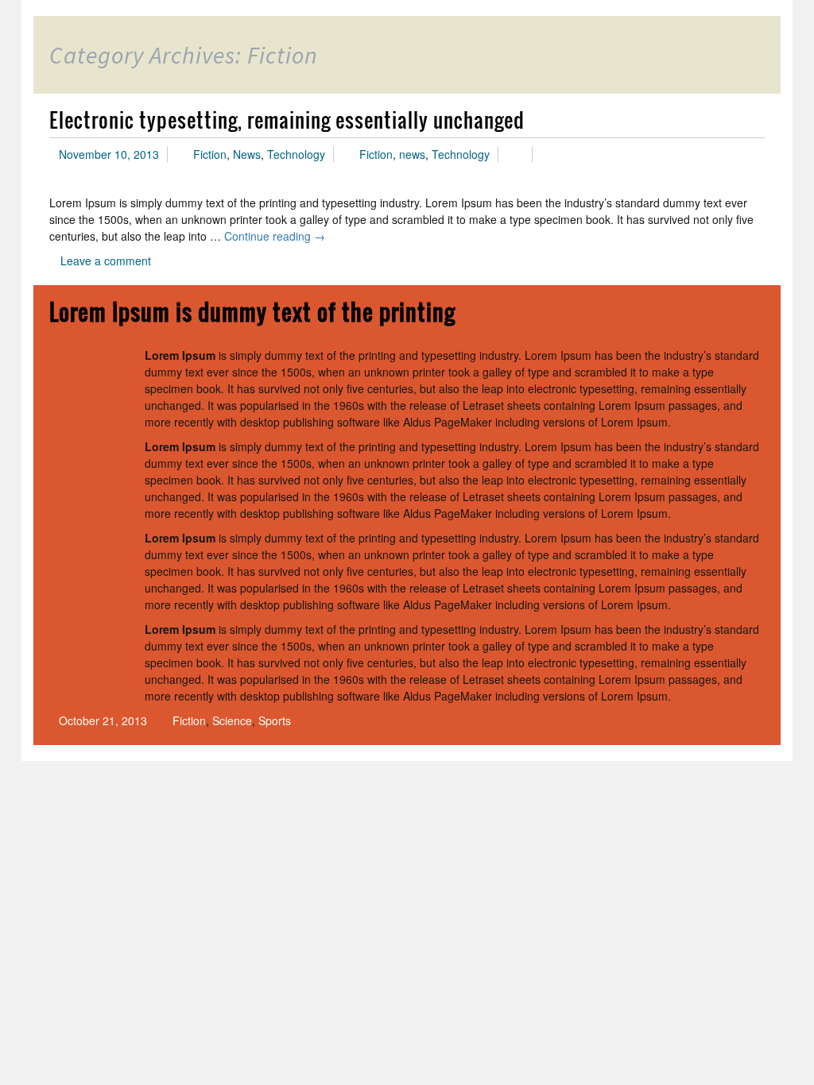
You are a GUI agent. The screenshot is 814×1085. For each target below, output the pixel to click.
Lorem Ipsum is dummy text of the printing (252, 311)
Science (232, 720)
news (412, 154)
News (247, 154)
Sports (274, 720)
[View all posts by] (519, 154)
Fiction (210, 154)
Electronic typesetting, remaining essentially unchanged (287, 119)
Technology (296, 154)
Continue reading (274, 236)
